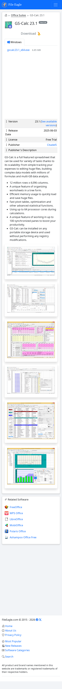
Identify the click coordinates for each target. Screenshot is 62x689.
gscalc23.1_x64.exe (18, 50)
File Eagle (15, 4)
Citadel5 (52, 145)
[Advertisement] (31, 85)
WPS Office (16, 513)
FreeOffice (16, 507)
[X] (40, 619)
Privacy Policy (13, 635)
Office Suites (18, 15)
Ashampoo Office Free (23, 537)
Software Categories (17, 650)
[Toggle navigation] (55, 5)
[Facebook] (37, 619)
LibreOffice (16, 519)
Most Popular (13, 641)
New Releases (13, 646)
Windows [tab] (16, 42)
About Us (10, 630)
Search (9, 656)
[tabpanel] (32, 50)
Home (8, 626)
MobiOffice (16, 525)
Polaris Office (18, 531)
